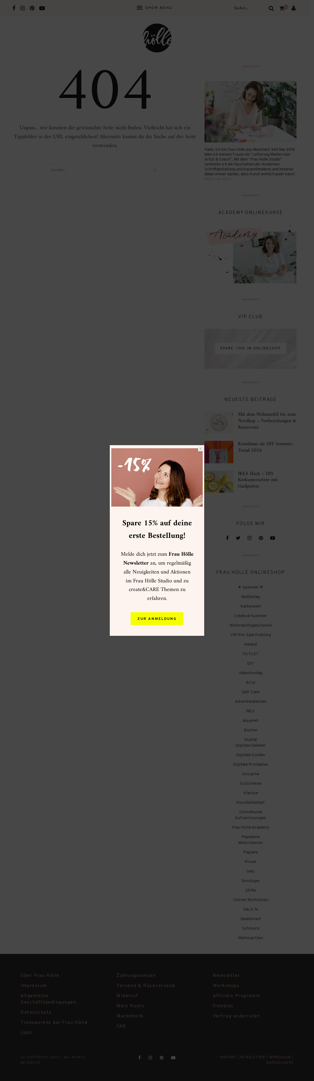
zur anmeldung (157, 619)
